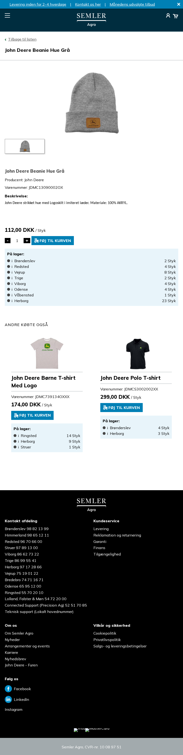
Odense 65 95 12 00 (23, 586)
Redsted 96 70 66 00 (23, 541)
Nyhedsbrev (15, 658)
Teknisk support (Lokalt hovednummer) (39, 611)
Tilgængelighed (107, 554)
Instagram (13, 709)
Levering (101, 528)
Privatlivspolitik (107, 639)
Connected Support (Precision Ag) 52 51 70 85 (46, 605)
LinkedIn (21, 699)
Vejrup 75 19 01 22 (21, 573)
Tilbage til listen (22, 39)
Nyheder (12, 639)
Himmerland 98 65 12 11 (27, 535)
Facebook (22, 688)
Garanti (99, 541)
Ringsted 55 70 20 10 (24, 592)
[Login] (168, 16)
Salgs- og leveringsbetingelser (120, 646)
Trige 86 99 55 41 (20, 560)
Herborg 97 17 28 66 (23, 567)
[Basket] (175, 16)
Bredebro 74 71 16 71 (24, 579)
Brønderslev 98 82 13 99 (27, 528)
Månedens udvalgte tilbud (132, 4)
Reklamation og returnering (117, 535)
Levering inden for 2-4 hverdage (38, 4)
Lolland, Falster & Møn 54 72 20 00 (35, 598)
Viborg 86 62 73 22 (22, 554)
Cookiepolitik (104, 633)
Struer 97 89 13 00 (21, 547)
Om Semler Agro (19, 633)
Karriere (11, 652)
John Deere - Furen (21, 665)
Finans (99, 547)
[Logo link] (91, 25)
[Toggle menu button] (7, 15)
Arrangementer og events (27, 646)
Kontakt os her (88, 4)
